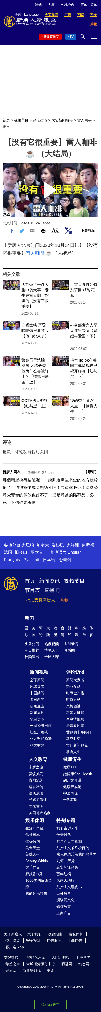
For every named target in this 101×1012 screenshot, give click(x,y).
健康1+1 (70, 767)
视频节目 (21, 120)
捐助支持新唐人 (40, 600)
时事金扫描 (75, 693)
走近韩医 (70, 800)
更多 (50, 970)
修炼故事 (63, 907)
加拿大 (43, 545)
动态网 (83, 964)
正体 (84, 5)
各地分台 (67, 5)
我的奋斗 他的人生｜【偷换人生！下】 (83, 406)
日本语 (49, 560)
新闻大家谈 (75, 680)
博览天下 (51, 650)
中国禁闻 (37, 693)
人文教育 (38, 759)
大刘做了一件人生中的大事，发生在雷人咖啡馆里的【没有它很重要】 (35, 295)
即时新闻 (71, 644)
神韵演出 (32, 657)
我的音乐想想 (36, 893)
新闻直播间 (51, 37)
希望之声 (12, 964)
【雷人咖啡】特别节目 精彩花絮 (83, 290)
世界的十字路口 (78, 732)
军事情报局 (75, 719)
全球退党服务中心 (40, 964)
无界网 (10, 970)
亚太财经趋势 (41, 738)
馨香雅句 (36, 787)
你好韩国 (32, 841)
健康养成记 (72, 787)
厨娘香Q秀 (34, 874)
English (75, 552)
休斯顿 (88, 545)
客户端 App (14, 947)
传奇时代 (63, 835)
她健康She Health (77, 774)
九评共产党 (65, 861)
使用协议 (12, 940)
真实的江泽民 (67, 867)
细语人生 (73, 752)
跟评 (91, 472)
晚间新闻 (37, 699)
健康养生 (72, 759)
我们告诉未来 (67, 828)
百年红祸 (63, 874)
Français (12, 560)
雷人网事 (84, 120)
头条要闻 (32, 644)
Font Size (55, 230)
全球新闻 (37, 680)
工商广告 (63, 913)
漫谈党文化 (65, 900)
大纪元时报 (61, 957)
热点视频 (51, 644)
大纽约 (27, 545)
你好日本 (32, 835)
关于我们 (34, 934)
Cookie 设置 (50, 1005)
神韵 (38, 5)
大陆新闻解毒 (62, 120)
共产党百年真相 (69, 841)
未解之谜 (36, 767)
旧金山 (21, 552)
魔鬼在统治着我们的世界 (76, 854)
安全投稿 (33, 940)
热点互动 (73, 686)
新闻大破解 (75, 713)
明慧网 (66, 964)
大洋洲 (73, 545)
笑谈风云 (36, 774)
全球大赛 (51, 657)
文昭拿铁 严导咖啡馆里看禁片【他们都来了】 (35, 330)
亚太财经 (37, 745)
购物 (64, 600)
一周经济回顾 (41, 726)
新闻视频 (39, 672)
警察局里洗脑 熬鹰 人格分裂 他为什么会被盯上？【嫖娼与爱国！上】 (35, 371)
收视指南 (55, 934)
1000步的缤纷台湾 (38, 883)
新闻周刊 (37, 713)
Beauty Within (36, 861)
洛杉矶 (58, 545)
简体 (93, 5)
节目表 (32, 590)
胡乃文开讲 (72, 780)
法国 (8, 552)
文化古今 (36, 806)
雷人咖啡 (35, 253)
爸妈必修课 (38, 800)
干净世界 (83, 957)
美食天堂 (32, 848)
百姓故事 (63, 893)
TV (72, 37)
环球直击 (37, 686)
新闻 (29, 618)
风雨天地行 (65, 880)
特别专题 (65, 820)
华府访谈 (37, 719)
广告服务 (54, 940)
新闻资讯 (49, 581)
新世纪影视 (32, 970)
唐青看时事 (75, 726)
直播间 (52, 590)
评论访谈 (40, 120)
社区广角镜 (39, 732)
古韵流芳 (36, 780)
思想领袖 (73, 706)
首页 (6, 120)
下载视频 (88, 230)
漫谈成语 (36, 793)
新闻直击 (37, 706)
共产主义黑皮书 (69, 887)
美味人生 (32, 854)
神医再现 (70, 793)
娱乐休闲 (34, 820)
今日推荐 (32, 650)
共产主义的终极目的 (72, 848)
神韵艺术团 (36, 957)
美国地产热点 (40, 813)
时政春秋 (73, 699)
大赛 (51, 5)
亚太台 (37, 552)
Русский (31, 560)
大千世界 (32, 867)
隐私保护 (76, 934)
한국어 (65, 560)
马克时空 (73, 738)
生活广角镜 (34, 828)
